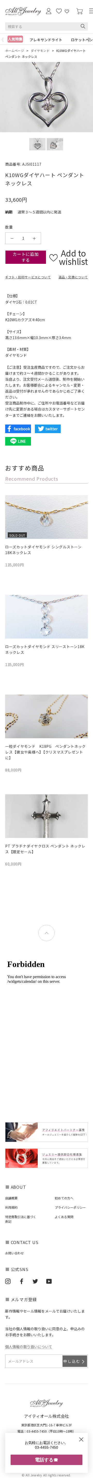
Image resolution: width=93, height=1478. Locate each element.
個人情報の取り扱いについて (28, 1346)
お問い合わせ (14, 1253)
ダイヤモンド (40, 50)
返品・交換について (73, 277)
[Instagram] (8, 1281)
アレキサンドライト (46, 39)
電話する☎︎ (46, 1459)
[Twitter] (35, 1281)
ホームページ (14, 50)
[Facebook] (21, 1281)
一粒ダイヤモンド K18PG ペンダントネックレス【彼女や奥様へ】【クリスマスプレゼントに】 (45, 752)
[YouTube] (49, 1281)
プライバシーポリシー (70, 1207)
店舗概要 (11, 1198)
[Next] (90, 39)
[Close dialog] (81, 1439)
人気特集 (15, 39)
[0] (79, 11)
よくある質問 (64, 1216)
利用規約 (11, 1207)
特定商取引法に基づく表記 (20, 1219)
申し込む (72, 1361)
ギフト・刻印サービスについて (28, 277)
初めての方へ (64, 1198)
